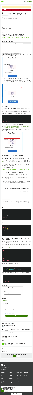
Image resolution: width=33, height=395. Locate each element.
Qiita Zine (25, 375)
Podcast (17, 381)
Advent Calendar (11, 378)
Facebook (17, 378)
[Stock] (6, 304)
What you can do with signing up (9, 313)
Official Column (19, 3)
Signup (31, 1)
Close (10, 390)
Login (27, 1)
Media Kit (2, 379)
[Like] (3, 304)
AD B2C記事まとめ (5, 300)
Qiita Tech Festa (11, 379)
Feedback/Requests (3, 381)
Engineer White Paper (12, 382)
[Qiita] (2, 1)
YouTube (17, 379)
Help (1, 382)
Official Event (10, 375)
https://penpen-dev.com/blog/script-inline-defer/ (12, 247)
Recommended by (8, 323)
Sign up (6, 390)
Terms (1, 375)
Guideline (2, 378)
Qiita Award (10, 381)
